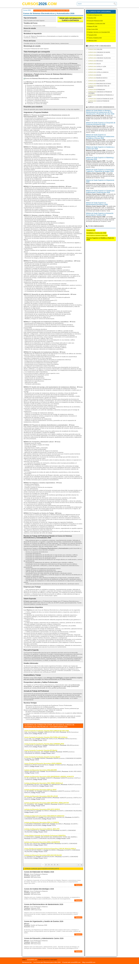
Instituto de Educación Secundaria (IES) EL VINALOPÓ (41, 829)
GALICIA (94, 63)
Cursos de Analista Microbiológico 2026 (39, 889)
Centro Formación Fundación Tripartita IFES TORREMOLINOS (44, 743)
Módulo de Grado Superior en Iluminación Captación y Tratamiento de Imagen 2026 (100, 170)
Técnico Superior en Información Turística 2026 (97, 235)
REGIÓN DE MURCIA (97, 78)
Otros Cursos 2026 (93, 29)
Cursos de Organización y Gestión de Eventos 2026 (43, 921)
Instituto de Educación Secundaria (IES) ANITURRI (40, 770)
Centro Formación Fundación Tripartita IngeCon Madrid (42, 757)
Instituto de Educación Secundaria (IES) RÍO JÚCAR (41, 796)
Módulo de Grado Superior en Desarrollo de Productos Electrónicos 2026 (100, 123)
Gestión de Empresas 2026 (95, 15)
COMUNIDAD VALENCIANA (99, 58)
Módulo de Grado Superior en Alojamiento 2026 (100, 181)
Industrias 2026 (92, 18)
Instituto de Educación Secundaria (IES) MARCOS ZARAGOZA (44, 816)
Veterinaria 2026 (92, 40)
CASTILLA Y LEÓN (97, 66)
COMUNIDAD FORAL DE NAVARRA (98, 86)
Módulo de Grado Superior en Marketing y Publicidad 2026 (100, 158)
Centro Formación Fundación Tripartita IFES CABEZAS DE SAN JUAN (46, 730)
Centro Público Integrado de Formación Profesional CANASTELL (45, 835)
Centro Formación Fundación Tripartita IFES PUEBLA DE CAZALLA (45, 737)
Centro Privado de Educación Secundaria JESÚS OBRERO (43, 763)
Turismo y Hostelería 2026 (95, 38)
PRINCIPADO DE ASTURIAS (99, 83)
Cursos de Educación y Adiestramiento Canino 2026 (43, 938)
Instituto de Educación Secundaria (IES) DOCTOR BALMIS (43, 855)
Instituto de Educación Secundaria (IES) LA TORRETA (41, 822)
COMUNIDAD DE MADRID (99, 52)
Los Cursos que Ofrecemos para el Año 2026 (47, 962)
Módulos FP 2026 (92, 26)
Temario (78, 885)
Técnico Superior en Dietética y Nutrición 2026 (100, 239)
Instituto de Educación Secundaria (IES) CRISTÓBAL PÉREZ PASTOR (46, 802)
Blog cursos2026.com (88, 962)
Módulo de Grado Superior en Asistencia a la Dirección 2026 (100, 148)
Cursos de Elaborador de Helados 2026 (39, 872)
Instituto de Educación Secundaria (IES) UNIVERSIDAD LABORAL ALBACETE (49, 776)
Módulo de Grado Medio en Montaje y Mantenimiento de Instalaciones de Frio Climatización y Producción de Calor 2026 (100, 112)
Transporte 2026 (92, 35)
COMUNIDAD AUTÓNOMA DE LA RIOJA (101, 95)
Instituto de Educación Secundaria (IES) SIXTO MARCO (42, 809)
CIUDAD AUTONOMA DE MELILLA (98, 101)
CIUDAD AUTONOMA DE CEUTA (100, 98)
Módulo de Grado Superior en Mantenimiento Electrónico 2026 (97, 203)
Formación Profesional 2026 (95, 20)
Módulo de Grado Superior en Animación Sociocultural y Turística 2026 (99, 214)
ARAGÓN (94, 75)
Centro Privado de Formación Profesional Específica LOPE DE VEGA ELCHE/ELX (50, 848)
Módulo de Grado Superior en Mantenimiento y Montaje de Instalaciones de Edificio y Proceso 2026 (100, 136)
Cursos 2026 (27, 10)
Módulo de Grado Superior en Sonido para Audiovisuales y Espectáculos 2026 (100, 191)
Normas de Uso (27, 962)
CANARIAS (95, 69)
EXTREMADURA (96, 89)
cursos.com (39, 4)
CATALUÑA (95, 49)
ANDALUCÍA (95, 55)
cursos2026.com (32, 959)
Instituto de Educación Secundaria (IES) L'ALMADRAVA (42, 842)
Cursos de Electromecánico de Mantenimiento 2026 (43, 904)
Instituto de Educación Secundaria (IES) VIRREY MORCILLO (43, 783)
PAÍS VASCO (95, 61)
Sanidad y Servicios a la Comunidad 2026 (99, 32)
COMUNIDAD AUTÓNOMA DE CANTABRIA (100, 92)
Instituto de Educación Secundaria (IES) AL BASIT (40, 789)
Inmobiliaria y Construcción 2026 (96, 23)
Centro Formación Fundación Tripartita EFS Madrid (40, 750)
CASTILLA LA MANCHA (98, 72)
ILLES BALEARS (96, 80)
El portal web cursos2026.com (71, 962)
